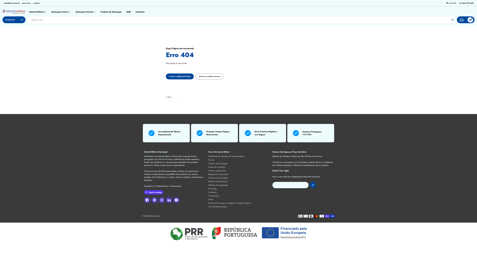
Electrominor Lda (177, 97)
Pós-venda (212, 188)
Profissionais (213, 195)
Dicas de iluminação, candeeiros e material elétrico (229, 203)
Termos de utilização (216, 167)
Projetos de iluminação (217, 163)
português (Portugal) (466, 3)
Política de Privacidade (218, 177)
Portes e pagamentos (217, 170)
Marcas (211, 159)
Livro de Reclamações (217, 206)
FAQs (210, 199)
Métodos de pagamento (218, 185)
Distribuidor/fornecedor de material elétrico (226, 156)
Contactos (212, 192)
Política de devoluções (217, 181)
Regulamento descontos (218, 174)
